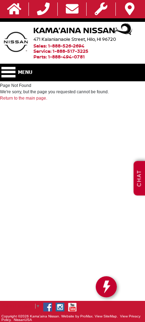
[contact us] (72, 9)
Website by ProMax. (77, 316)
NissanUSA (23, 320)
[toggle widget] (106, 286)
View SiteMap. (106, 316)
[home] (14, 9)
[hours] (101, 9)
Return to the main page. (23, 98)
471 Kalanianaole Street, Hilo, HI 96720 (74, 39)
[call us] (43, 9)
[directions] (129, 9)
